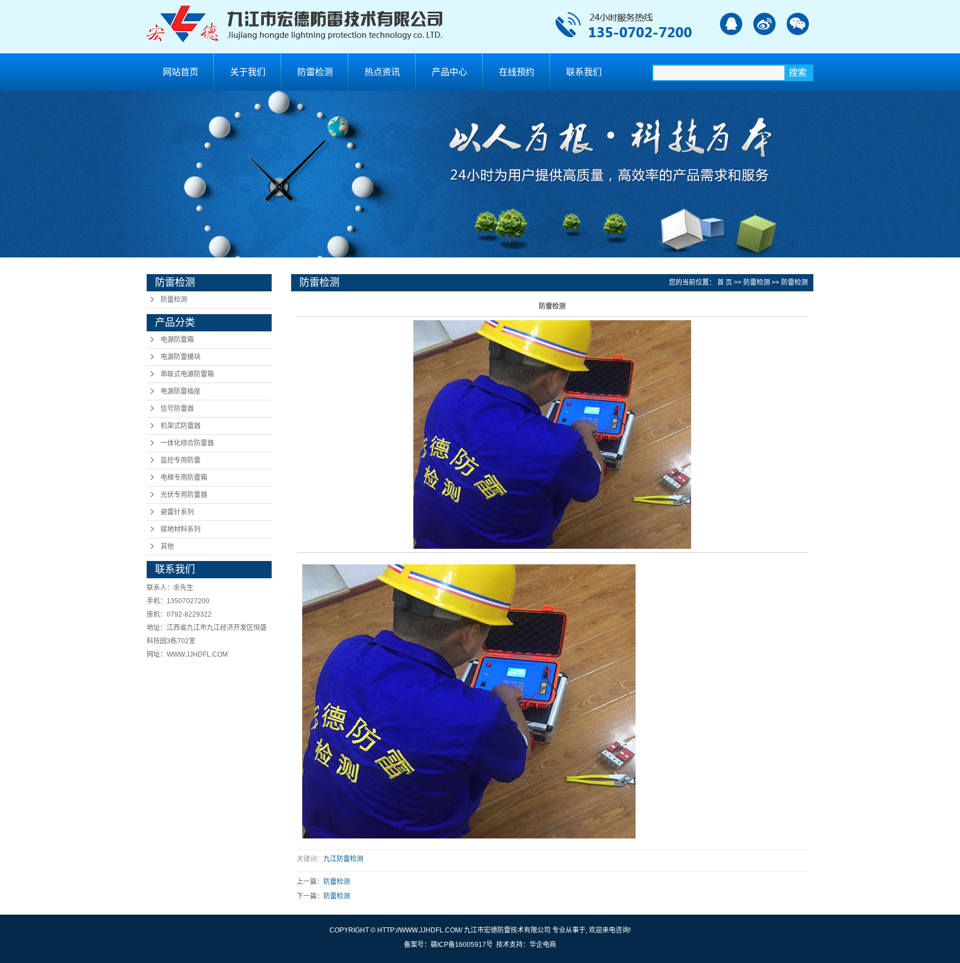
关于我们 (248, 72)
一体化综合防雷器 (187, 443)
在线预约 (516, 72)
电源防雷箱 (177, 340)
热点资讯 (382, 72)
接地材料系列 (181, 529)
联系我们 (584, 72)
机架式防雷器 (181, 426)
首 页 (724, 282)
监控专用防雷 (181, 460)
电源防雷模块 (181, 357)
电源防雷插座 (181, 391)
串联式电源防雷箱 (187, 374)
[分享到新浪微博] (764, 23)
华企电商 (542, 945)
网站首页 (180, 72)
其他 (167, 546)
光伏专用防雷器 (184, 495)
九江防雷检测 (343, 859)
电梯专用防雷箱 (184, 477)
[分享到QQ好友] (730, 23)
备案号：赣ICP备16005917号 (448, 945)
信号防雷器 (177, 409)
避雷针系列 (177, 512)
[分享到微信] (797, 23)
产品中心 (449, 72)
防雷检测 (315, 72)
